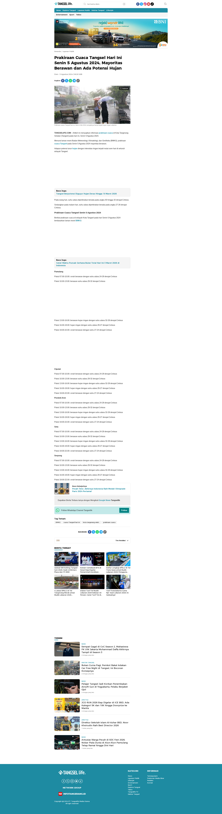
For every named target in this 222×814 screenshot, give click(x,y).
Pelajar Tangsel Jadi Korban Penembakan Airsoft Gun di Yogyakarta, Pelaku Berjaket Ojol (105, 687)
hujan (74, 148)
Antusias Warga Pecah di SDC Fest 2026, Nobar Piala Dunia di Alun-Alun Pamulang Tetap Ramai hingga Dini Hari (105, 742)
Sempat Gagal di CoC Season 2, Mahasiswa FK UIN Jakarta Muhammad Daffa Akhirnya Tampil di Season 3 (105, 649)
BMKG (78, 221)
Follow (124, 510)
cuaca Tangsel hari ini (72, 522)
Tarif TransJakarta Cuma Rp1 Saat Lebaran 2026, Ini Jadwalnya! (117, 593)
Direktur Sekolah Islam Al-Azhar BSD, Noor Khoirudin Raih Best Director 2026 (105, 724)
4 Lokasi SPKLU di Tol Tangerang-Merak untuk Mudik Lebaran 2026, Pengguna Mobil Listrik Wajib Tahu (66, 595)
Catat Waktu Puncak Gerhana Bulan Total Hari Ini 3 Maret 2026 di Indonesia (87, 264)
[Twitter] (66, 80)
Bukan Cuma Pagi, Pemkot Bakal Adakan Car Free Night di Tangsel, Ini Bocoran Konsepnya (104, 668)
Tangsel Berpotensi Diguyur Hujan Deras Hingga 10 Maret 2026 (86, 194)
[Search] (124, 4)
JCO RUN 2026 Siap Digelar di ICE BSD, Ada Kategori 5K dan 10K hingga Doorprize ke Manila (105, 705)
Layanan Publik (68, 51)
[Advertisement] (92, 171)
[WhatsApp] (70, 80)
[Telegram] (74, 80)
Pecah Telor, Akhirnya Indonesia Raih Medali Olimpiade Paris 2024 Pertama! (98, 490)
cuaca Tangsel (60, 144)
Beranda (57, 51)
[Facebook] (63, 80)
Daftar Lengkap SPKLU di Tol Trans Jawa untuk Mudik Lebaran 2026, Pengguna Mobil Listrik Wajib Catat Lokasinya (118, 572)
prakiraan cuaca (106, 133)
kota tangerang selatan (92, 522)
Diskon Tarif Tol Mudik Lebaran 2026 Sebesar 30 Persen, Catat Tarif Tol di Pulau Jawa (90, 594)
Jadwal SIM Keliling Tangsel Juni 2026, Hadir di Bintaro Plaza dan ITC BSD (65, 570)
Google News (104, 500)
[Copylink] (78, 80)
